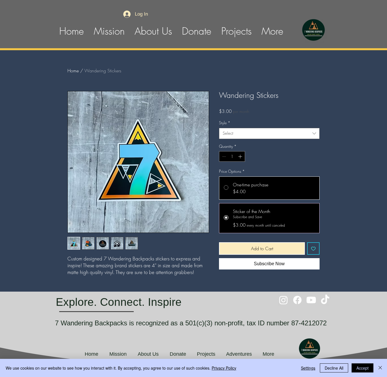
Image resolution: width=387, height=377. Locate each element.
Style (224, 122)
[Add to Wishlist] (313, 248)
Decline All (334, 368)
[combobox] (269, 133)
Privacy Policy (224, 368)
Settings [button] (308, 368)
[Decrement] (223, 156)
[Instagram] (283, 300)
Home (73, 71)
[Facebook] (297, 300)
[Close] (380, 367)
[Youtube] (311, 300)
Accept (362, 368)
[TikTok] (325, 300)
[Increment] (240, 156)
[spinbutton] (232, 156)
